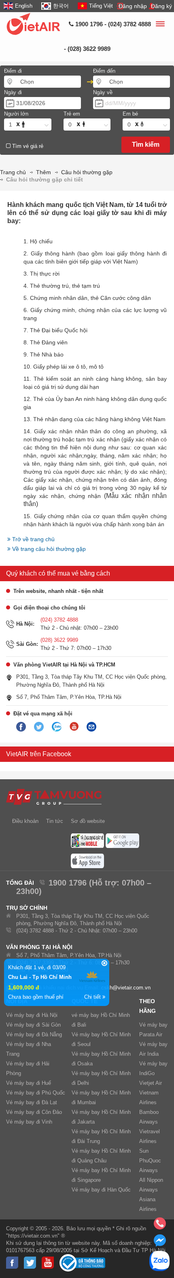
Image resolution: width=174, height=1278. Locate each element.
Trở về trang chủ (33, 539)
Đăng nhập (133, 6)
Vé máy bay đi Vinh (29, 1122)
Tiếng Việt (101, 6)
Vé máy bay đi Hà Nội (31, 1015)
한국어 (60, 6)
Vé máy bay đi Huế (28, 1083)
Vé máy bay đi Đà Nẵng (34, 1034)
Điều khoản (25, 821)
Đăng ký (161, 6)
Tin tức (54, 821)
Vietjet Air (150, 1083)
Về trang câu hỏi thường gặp (48, 549)
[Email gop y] (91, 727)
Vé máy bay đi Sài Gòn (33, 1025)
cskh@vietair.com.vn (126, 988)
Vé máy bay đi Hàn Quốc (101, 1190)
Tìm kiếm (145, 144)
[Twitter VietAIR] (39, 727)
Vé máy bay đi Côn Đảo (34, 1112)
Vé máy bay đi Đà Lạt (31, 1102)
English (23, 6)
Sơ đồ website (88, 821)
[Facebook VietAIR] (21, 727)
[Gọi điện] (160, 1225)
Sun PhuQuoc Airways (150, 1160)
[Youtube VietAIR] (74, 727)
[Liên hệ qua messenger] (160, 1242)
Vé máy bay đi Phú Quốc (35, 1093)
